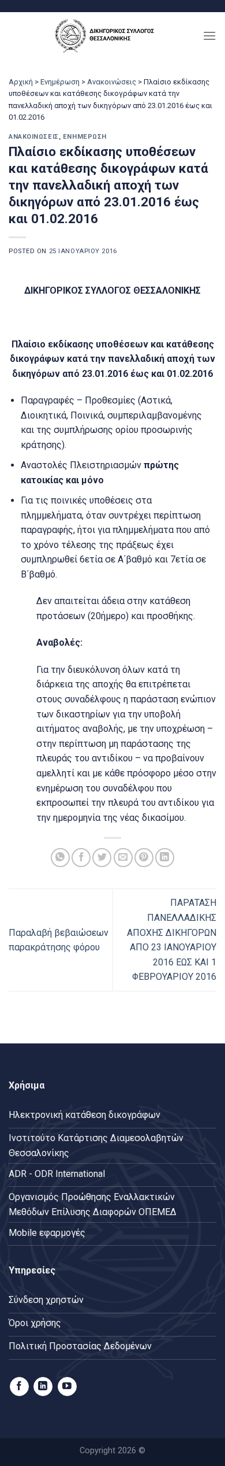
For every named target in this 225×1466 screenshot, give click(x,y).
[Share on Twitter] (101, 857)
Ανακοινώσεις (111, 81)
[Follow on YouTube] (67, 1387)
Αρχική (21, 81)
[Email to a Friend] (123, 857)
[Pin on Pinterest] (143, 857)
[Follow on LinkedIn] (42, 1387)
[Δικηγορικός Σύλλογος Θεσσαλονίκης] (107, 35)
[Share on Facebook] (81, 857)
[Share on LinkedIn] (164, 857)
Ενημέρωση (60, 81)
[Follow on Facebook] (19, 1387)
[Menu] (209, 35)
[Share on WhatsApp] (60, 857)
